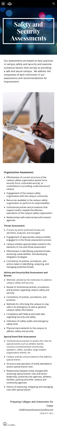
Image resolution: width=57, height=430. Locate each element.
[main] (28, 31)
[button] (3, 3)
